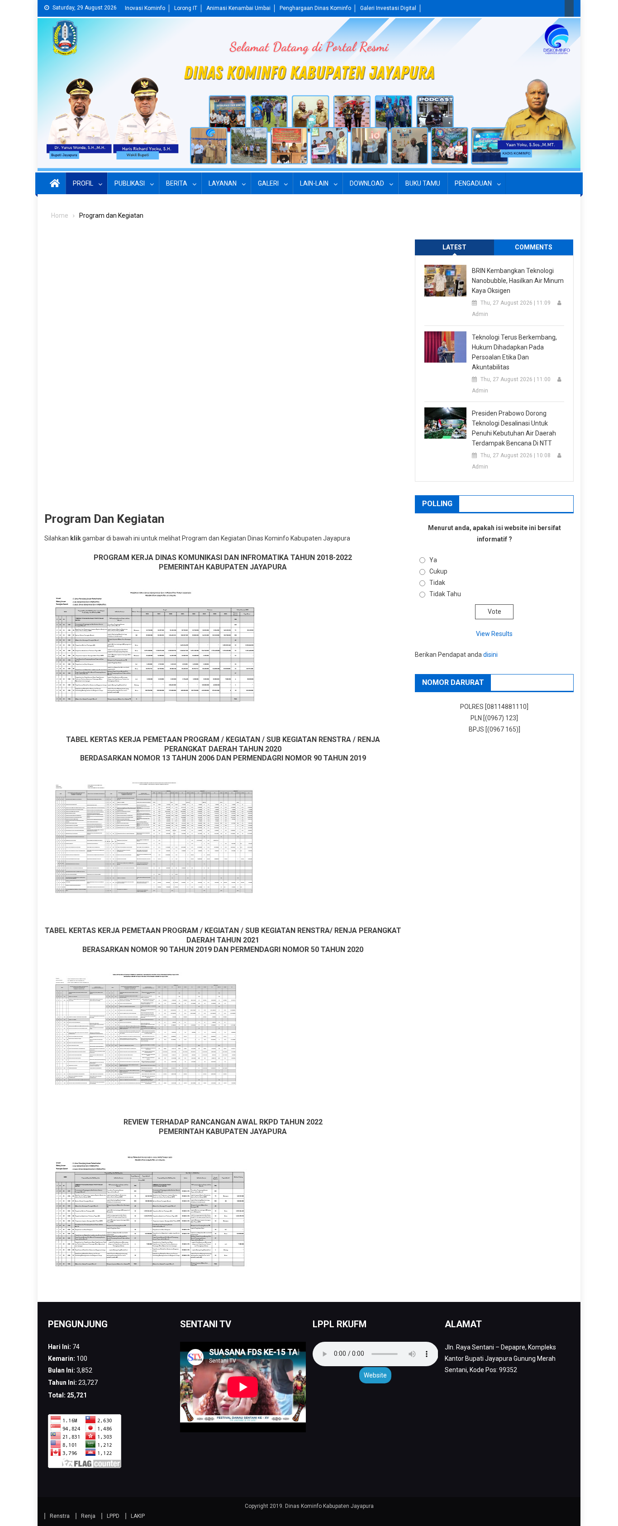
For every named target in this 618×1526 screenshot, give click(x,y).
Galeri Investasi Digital (388, 8)
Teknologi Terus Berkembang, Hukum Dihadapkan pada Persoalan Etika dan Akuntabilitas (514, 352)
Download (367, 183)
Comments (533, 247)
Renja (88, 1516)
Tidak (437, 582)
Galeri (268, 183)
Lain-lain (314, 183)
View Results (494, 633)
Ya (433, 560)
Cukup (438, 571)
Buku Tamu (422, 183)
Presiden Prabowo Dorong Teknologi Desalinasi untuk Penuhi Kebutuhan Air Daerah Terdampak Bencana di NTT (514, 428)
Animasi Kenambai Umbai (238, 8)
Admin (480, 314)
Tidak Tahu (445, 594)
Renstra (60, 1516)
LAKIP (138, 1516)
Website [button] (375, 1375)
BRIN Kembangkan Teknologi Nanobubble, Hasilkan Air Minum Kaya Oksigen (518, 280)
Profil (83, 183)
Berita (176, 183)
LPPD (113, 1516)
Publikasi (129, 183)
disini (490, 654)
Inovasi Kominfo (145, 8)
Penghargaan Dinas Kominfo (315, 8)
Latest (454, 247)
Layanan (223, 183)
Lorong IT (185, 8)
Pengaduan (473, 183)
